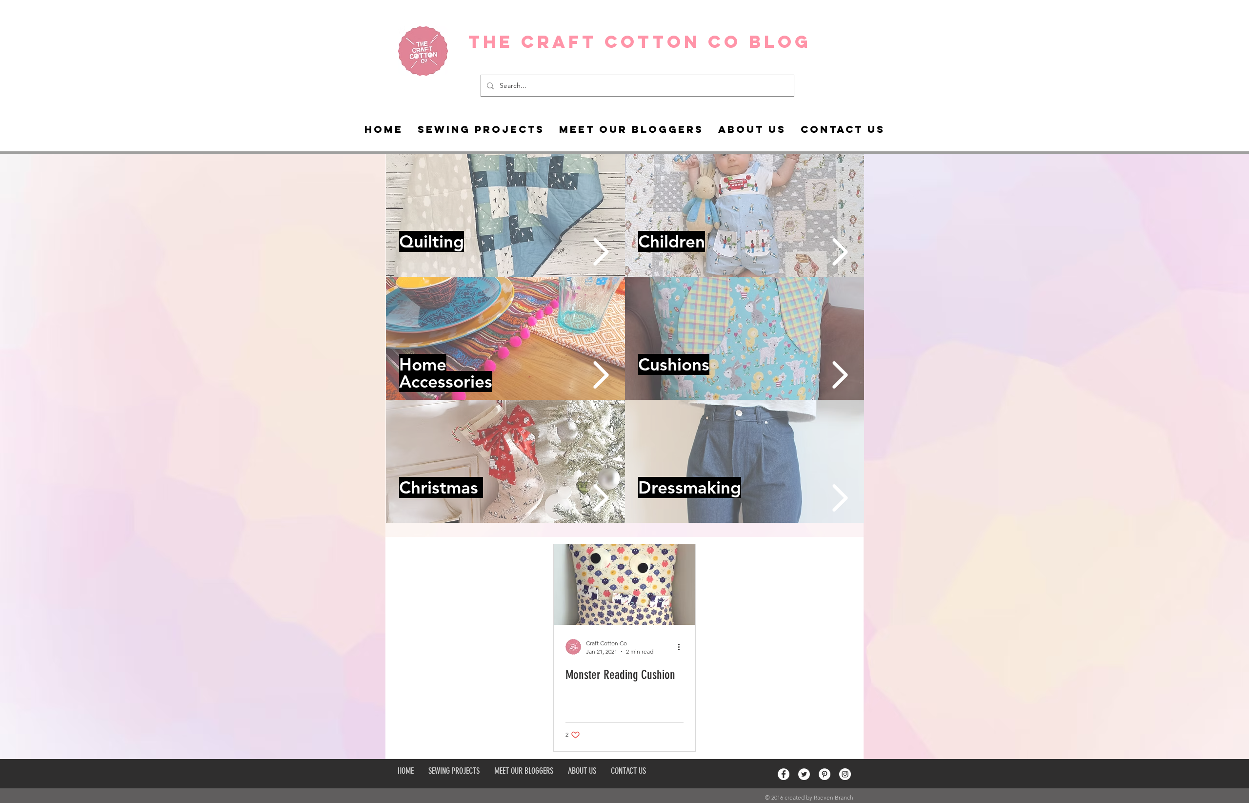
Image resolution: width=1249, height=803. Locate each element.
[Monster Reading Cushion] (624, 584)
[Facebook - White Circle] (783, 774)
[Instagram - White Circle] (845, 774)
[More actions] (682, 647)
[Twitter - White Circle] (804, 774)
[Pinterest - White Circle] (824, 774)
